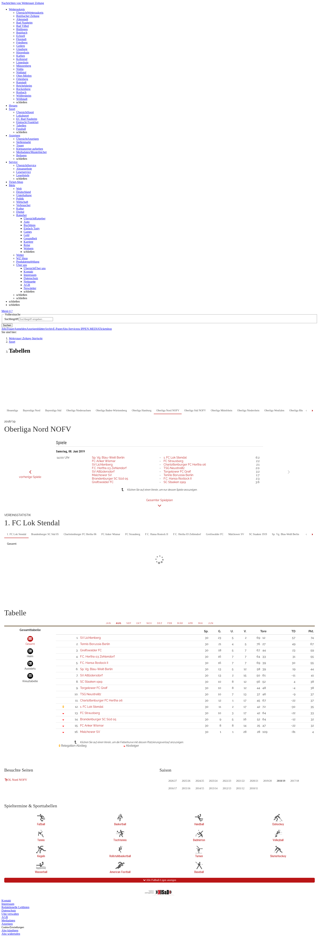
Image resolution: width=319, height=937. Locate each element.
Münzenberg (23, 65)
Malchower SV (102, 475)
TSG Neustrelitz (174, 468)
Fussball (21, 128)
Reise (27, 245)
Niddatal (21, 72)
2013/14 (213, 788)
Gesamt (11, 543)
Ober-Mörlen (24, 75)
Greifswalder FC (103, 482)
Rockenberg (23, 89)
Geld (26, 235)
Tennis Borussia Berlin (178, 475)
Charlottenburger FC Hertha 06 (185, 464)
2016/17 (172, 788)
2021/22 (240, 780)
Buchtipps (29, 225)
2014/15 (199, 788)
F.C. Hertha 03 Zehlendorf (109, 468)
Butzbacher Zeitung (27, 16)
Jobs (4, 328)
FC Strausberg (173, 461)
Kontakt (28, 271)
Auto (27, 221)
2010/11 (254, 788)
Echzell (20, 35)
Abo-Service (69, 328)
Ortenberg (22, 79)
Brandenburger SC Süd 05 (110, 478)
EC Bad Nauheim (26, 118)
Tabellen (21, 125)
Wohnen (28, 248)
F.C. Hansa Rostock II (178, 478)
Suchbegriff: (11, 319)
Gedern (20, 45)
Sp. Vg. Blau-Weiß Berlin (108, 457)
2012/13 (227, 788)
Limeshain (22, 62)
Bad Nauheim (24, 22)
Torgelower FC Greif (177, 471)
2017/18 (294, 780)
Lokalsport (22, 115)
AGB (27, 284)
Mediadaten (8, 920)
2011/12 (240, 788)
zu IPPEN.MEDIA (88, 328)
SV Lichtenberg (102, 464)
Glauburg (21, 49)
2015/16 (186, 788)
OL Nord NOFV (17, 779)
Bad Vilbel (22, 25)
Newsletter (30, 288)
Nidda (19, 69)
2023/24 (213, 780)
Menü (4, 311)
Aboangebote (24, 168)
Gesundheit (30, 238)
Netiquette (30, 281)
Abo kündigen (9, 930)
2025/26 (186, 780)
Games (28, 231)
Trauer (20, 145)
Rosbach (21, 92)
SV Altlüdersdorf (103, 471)
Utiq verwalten (10, 913)
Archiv (49, 328)
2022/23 (227, 780)
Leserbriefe (22, 175)
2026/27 (172, 780)
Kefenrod (21, 59)
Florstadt (21, 39)
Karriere (28, 241)
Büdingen (22, 29)
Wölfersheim (23, 95)
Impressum (30, 274)
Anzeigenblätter (35, 328)
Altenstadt (22, 19)
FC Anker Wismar (104, 461)
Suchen (7, 325)
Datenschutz (31, 278)
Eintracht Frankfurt (27, 122)
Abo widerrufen (10, 933)
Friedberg (22, 42)
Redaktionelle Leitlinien (15, 907)
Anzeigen (7, 923)
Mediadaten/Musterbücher (31, 152)
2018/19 (281, 780)
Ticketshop (105, 328)
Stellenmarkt (23, 142)
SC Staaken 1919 (175, 482)
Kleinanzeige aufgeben (29, 148)
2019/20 (267, 780)
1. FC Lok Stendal (175, 457)
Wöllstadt (21, 99)
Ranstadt (21, 82)
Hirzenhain (22, 52)
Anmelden (20, 328)
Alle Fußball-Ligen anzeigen (161, 880)
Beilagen (21, 155)
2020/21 (254, 780)
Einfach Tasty (32, 228)
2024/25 (199, 780)
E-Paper (57, 328)
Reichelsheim (24, 85)
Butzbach (21, 32)
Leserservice (23, 172)
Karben (20, 55)
